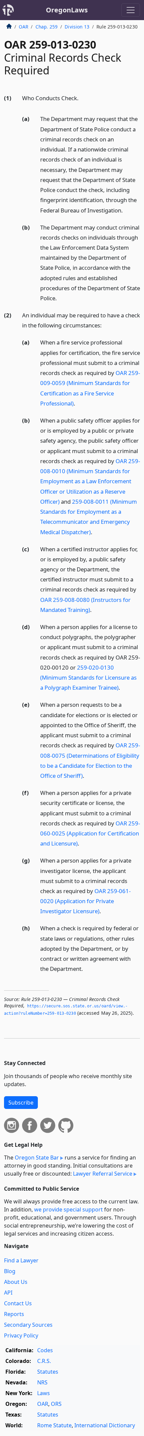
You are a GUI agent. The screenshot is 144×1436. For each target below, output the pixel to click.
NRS (42, 1382)
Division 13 (77, 26)
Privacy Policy (21, 1335)
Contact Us (18, 1303)
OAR (23, 26)
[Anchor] (82, 98)
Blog (9, 1271)
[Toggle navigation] (130, 10)
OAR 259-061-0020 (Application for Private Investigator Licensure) (85, 901)
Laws (43, 1393)
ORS (56, 1404)
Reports (14, 1314)
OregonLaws (67, 9)
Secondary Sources (28, 1324)
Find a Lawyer (21, 1260)
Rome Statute (54, 1425)
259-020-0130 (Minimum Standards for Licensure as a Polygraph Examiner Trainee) (88, 677)
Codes (45, 1350)
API (8, 1292)
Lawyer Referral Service (102, 1173)
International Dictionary (104, 1425)
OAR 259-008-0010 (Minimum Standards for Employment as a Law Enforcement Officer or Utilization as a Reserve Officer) (90, 481)
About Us (15, 1282)
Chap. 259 (46, 26)
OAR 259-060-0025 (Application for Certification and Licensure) (90, 833)
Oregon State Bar (37, 1157)
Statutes (47, 1371)
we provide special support (68, 1209)
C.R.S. (44, 1361)
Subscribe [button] (20, 1102)
